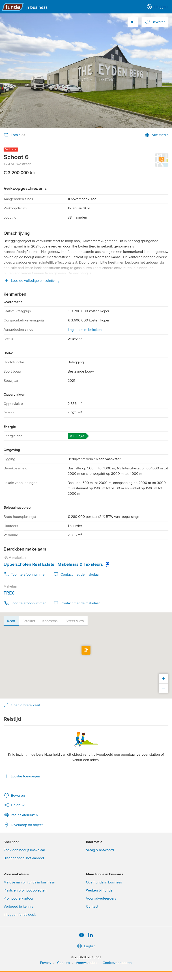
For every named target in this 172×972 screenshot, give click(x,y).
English (89, 946)
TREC (9, 593)
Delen (15, 805)
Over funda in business (104, 882)
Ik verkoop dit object (27, 825)
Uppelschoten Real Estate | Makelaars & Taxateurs (53, 564)
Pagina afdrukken (24, 815)
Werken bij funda (99, 890)
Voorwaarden (86, 963)
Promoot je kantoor (18, 898)
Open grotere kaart (25, 705)
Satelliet (28, 621)
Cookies (63, 963)
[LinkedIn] (90, 935)
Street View (75, 621)
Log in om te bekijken (85, 330)
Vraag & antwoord (100, 850)
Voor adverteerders (101, 898)
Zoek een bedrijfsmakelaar (24, 850)
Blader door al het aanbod (24, 858)
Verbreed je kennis (18, 906)
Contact (92, 906)
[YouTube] (81, 935)
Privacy (45, 963)
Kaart (11, 621)
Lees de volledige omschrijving (35, 280)
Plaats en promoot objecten (25, 890)
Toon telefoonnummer (28, 574)
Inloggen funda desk (20, 914)
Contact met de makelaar (80, 574)
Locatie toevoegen (25, 776)
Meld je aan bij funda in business (29, 882)
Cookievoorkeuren (117, 963)
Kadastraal (50, 621)
